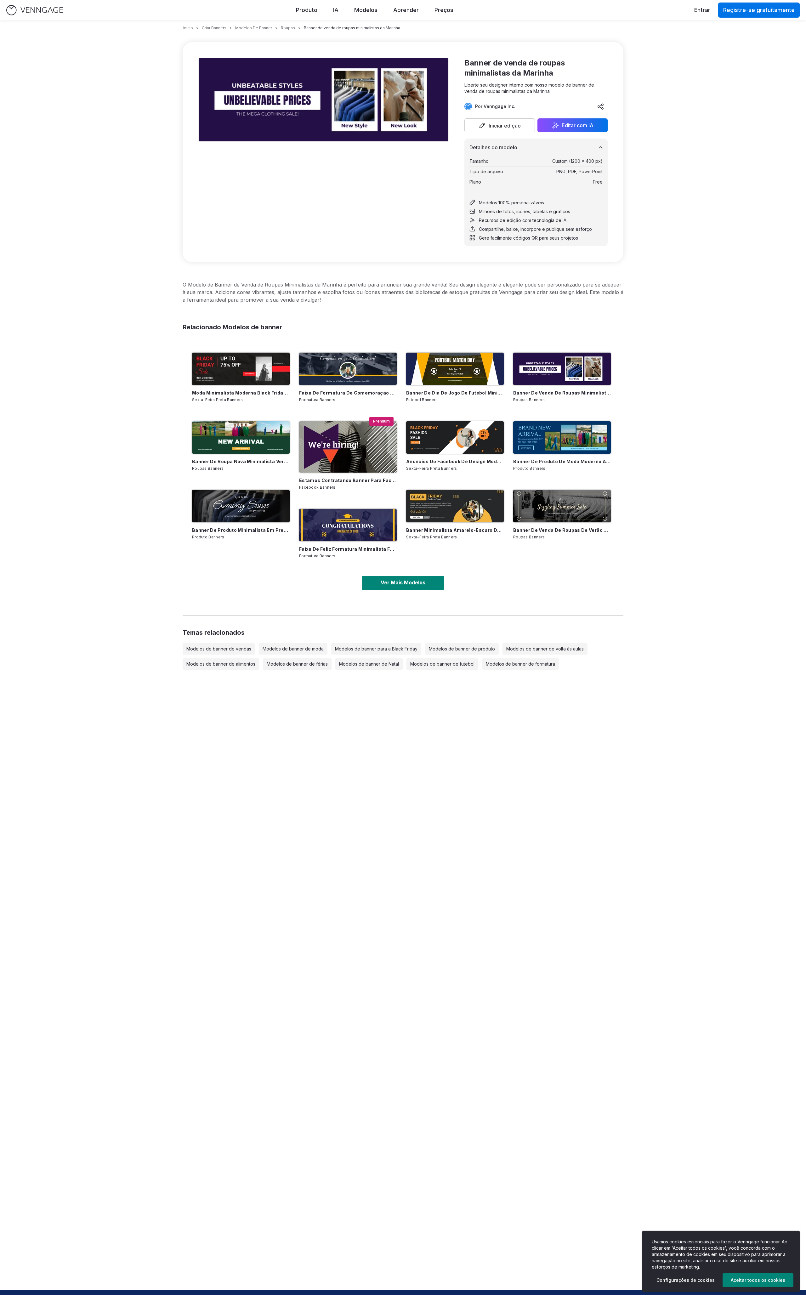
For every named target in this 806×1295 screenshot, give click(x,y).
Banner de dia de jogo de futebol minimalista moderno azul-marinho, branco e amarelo (455, 392)
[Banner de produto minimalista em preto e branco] (241, 506)
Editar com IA (577, 125)
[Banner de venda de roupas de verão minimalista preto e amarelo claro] (562, 506)
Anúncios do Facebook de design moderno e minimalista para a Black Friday (455, 461)
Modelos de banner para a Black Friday (376, 648)
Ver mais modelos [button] (403, 582)
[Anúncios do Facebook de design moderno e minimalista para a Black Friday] (455, 437)
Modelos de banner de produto (462, 648)
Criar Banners (214, 28)
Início (188, 28)
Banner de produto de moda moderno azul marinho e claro (562, 461)
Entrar (702, 10)
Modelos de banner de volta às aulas (545, 648)
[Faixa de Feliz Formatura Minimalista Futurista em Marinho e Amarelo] (348, 525)
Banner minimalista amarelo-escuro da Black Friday (455, 530)
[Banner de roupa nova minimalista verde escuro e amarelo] (241, 437)
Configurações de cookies (685, 1280)
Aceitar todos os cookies (758, 1280)
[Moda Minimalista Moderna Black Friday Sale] (241, 369)
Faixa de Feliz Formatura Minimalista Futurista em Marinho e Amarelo (348, 549)
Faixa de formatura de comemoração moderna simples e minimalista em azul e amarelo (348, 392)
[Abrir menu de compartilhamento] (601, 106)
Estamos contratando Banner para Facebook (348, 480)
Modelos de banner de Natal (369, 664)
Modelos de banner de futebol (442, 664)
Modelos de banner (253, 28)
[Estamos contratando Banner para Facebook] (348, 447)
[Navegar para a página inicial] (34, 10)
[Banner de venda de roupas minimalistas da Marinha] (562, 369)
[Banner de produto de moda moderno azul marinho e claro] (562, 437)
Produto (306, 10)
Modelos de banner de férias (297, 664)
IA (335, 10)
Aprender (406, 10)
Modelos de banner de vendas (218, 648)
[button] (499, 125)
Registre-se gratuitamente (759, 10)
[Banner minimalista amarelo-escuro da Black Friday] (455, 506)
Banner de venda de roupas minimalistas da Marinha (562, 392)
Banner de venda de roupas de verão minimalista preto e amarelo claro (562, 530)
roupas (288, 28)
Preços (443, 10)
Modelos (365, 10)
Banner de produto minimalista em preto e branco (241, 530)
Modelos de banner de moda (293, 648)
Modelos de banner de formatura (520, 664)
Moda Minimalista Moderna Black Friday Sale (241, 392)
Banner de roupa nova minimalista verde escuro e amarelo (241, 461)
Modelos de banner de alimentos (220, 664)
